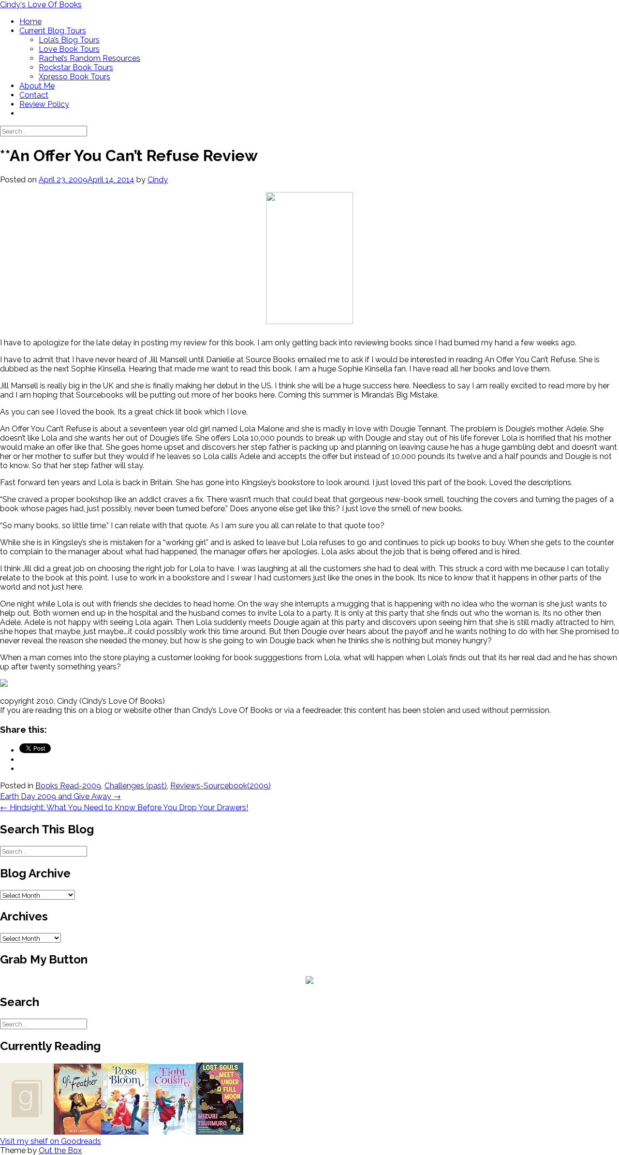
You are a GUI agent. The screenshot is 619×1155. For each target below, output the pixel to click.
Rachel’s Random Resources (89, 58)
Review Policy (44, 104)
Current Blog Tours (52, 30)
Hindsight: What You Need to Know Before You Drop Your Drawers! (124, 807)
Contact (33, 95)
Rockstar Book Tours (76, 67)
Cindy (157, 179)
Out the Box (60, 1150)
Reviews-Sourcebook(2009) (220, 785)
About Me (37, 85)
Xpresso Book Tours (74, 76)
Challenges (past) (135, 785)
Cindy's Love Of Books (41, 4)
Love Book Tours (69, 49)
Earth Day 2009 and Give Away (60, 796)
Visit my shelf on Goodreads (50, 1141)
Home (30, 21)
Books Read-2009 (68, 785)
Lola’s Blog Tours (69, 39)
